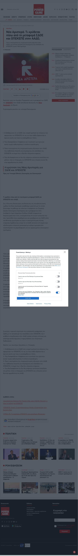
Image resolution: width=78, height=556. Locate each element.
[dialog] (39, 278)
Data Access (39, 303)
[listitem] (39, 273)
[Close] (65, 252)
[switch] (58, 276)
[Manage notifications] (74, 552)
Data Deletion (30, 303)
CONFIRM (28, 298)
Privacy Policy (47, 303)
